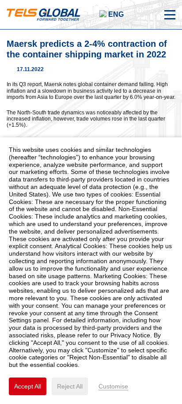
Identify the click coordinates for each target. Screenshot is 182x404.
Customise (113, 386)
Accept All (27, 386)
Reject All (70, 386)
